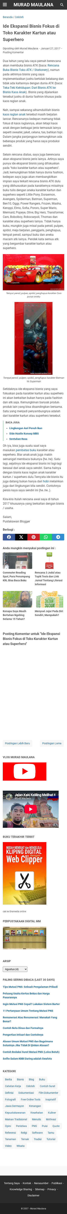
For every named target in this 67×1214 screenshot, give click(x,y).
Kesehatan (37, 1112)
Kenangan (35, 1105)
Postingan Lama (51, 743)
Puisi (44, 1126)
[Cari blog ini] (62, 5)
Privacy (51, 1189)
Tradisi (38, 1139)
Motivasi (51, 1119)
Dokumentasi (26, 1092)
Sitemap (39, 1189)
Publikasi (57, 1183)
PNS (34, 1126)
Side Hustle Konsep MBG (24, 433)
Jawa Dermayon (14, 1105)
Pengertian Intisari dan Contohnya (23, 1034)
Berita (8, 1079)
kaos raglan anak (14, 114)
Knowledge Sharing (21, 1189)
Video (8, 1145)
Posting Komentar (13, 52)
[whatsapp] (46, 537)
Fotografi (10, 1099)
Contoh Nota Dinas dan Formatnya (23, 1028)
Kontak (27, 1183)
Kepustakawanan (15, 1112)
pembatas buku (26, 450)
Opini (8, 1126)
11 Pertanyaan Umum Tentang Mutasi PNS (28, 1010)
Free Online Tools (30, 1099)
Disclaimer (33, 1195)
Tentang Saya (12, 1183)
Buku (42, 1079)
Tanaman (10, 1139)
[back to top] (59, 1205)
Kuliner (52, 1112)
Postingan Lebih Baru (17, 743)
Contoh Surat (47, 1086)
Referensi (10, 1132)
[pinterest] (33, 537)
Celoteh (30, 1086)
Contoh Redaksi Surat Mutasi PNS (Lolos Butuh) (31, 1051)
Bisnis (20, 1079)
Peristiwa (21, 1126)
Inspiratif (50, 1099)
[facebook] (9, 537)
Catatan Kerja (13, 1086)
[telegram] (58, 537)
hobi (46, 481)
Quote (56, 1126)
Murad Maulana (33, 4)
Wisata (21, 1145)
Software (37, 1132)
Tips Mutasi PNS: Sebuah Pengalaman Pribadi (30, 986)
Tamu (51, 1132)
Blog (31, 1079)
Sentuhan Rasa (18, 438)
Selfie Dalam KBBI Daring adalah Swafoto (27, 1058)
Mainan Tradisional (16, 1119)
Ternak (25, 1139)
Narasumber (41, 1183)
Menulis (36, 1119)
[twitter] (21, 537)
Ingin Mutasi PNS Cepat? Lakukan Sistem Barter (31, 1004)
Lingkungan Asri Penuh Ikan (25, 428)
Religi (24, 1132)
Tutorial (51, 1139)
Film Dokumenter (48, 1092)
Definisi (9, 1092)
